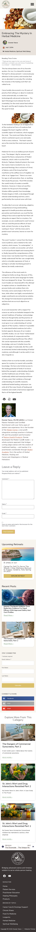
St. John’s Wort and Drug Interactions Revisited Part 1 (16, 825)
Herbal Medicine (10, 51)
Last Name (5, 676)
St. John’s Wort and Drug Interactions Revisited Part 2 (16, 785)
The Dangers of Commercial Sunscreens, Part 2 (14, 640)
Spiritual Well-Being (23, 51)
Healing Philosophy (10, 896)
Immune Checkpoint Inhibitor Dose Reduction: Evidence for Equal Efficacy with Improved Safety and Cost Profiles (17, 609)
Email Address (6, 659)
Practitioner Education (11, 892)
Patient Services (9, 889)
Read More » (8, 615)
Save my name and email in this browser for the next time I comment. (17, 525)
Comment (5, 479)
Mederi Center (12, 430)
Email (4, 513)
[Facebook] (4, 875)
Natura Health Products (13, 437)
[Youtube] (9, 875)
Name (4, 504)
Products (6, 899)
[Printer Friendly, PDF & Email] (11, 399)
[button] (32, 4)
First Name (5, 668)
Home (5, 886)
